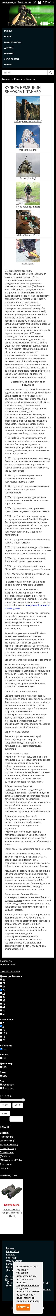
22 (3, 979)
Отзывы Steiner (14, 1261)
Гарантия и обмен (12, 42)
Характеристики (10, 971)
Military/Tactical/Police (28, 235)
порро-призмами (13, 900)
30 (3, 997)
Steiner (37, 853)
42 (3, 1004)
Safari (9, 769)
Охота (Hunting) (28, 178)
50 (3, 1010)
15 (3, 1037)
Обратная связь (11, 59)
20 (3, 1040)
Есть (4, 1049)
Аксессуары (28, 263)
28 (3, 993)
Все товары (12, 1257)
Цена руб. (5, 1095)
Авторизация (9, 2)
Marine (9, 757)
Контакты (9, 54)
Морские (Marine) (28, 150)
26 (3, 990)
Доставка (9, 48)
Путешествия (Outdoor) (28, 206)
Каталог (8, 37)
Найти (5, 1113)
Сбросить (16, 1119)
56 (3, 1014)
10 (3, 1030)
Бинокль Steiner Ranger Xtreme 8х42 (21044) (12, 1212)
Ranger (9, 819)
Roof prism (7, 1088)
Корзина (8, 65)
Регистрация (24, 2)
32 (3, 1000)
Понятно (23, 1307)
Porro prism (8, 1084)
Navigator (10, 802)
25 (3, 986)
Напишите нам (43, 1289)
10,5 (4, 1033)
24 (3, 983)
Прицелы (4, 1168)
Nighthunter (12, 832)
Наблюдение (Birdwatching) (28, 121)
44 (3, 1007)
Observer (10, 789)
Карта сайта (12, 1251)
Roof (47, 903)
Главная (8, 31)
